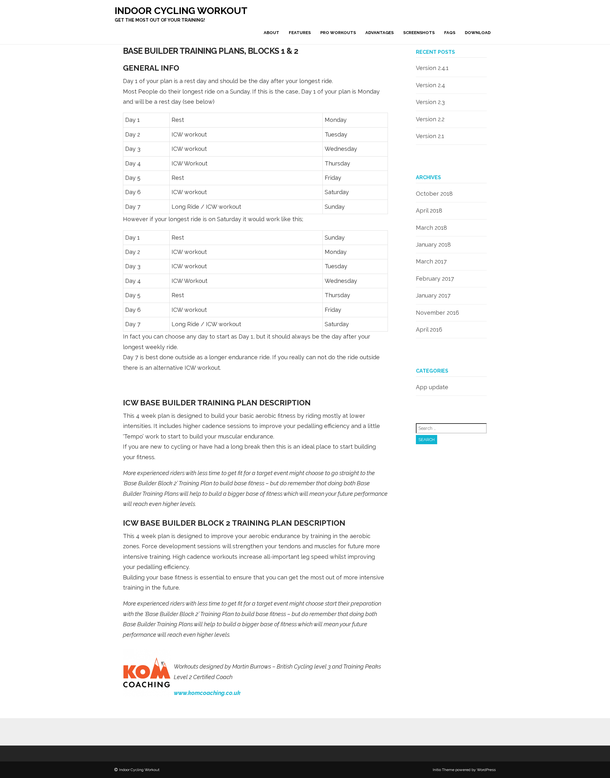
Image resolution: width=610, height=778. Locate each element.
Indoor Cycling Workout (181, 10)
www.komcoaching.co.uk (207, 693)
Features (300, 32)
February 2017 (435, 278)
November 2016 (437, 312)
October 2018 (434, 193)
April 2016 (429, 329)
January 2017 (433, 295)
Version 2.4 (430, 85)
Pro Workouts (338, 32)
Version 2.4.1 (432, 68)
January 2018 (433, 244)
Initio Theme (443, 769)
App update (432, 387)
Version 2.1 (430, 136)
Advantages (379, 32)
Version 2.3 (430, 102)
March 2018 (431, 227)
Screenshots (419, 32)
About (271, 32)
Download (478, 32)
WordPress (486, 769)
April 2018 (429, 210)
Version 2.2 (430, 119)
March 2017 (431, 261)
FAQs (449, 32)
